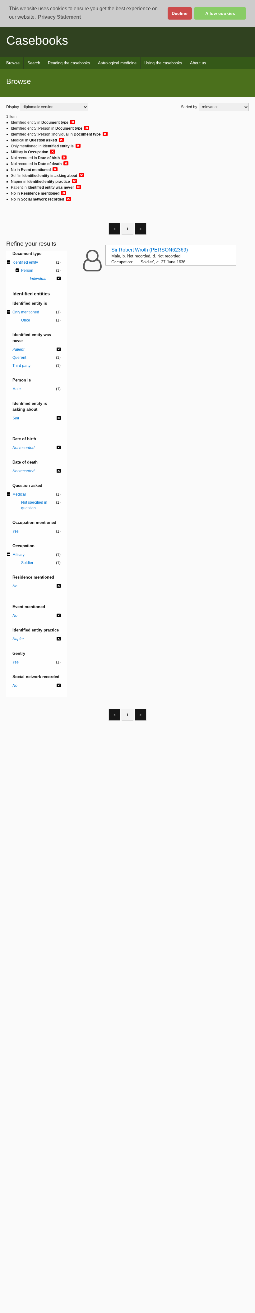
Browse (13, 63)
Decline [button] (180, 13)
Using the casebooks (163, 63)
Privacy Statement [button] (59, 17)
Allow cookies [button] (220, 13)
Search (33, 63)
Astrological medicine (117, 63)
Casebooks (37, 40)
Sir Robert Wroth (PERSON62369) (149, 249)
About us (198, 63)
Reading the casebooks (69, 63)
